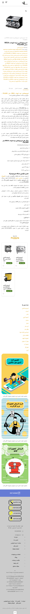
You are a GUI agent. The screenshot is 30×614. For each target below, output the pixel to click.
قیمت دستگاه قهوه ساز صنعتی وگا (16, 81)
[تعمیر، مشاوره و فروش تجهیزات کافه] (24, 3)
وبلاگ (16, 557)
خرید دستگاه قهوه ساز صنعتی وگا (15, 65)
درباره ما (16, 537)
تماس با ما (16, 540)
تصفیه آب (26, 344)
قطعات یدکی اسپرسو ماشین (21, 71)
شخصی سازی (19, 178)
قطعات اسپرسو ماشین (22, 69)
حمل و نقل (16, 545)
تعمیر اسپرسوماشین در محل (21, 61)
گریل (27, 350)
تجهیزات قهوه (25, 338)
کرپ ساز (26, 326)
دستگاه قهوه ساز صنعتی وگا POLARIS (12, 67)
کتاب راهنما (15, 563)
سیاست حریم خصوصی (16, 543)
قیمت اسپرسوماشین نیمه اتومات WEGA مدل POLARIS (15, 77)
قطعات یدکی (25, 335)
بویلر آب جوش (25, 341)
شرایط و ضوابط (16, 548)
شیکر (27, 323)
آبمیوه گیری (25, 317)
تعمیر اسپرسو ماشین (17, 55)
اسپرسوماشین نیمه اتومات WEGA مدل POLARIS (16, 53)
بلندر (27, 314)
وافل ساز (26, 329)
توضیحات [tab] (26, 88)
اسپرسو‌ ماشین (22, 37)
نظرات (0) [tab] (11, 88)
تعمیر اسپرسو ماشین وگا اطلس (16, 57)
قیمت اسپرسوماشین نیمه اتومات (10, 75)
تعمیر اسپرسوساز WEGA (9, 59)
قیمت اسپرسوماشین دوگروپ (18, 73)
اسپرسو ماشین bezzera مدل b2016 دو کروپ (19, 259)
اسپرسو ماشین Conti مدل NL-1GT (7, 259)
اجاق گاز (26, 347)
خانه (26, 37)
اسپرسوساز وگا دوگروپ (9, 51)
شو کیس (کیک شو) (24, 332)
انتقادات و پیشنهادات (15, 554)
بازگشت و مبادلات (16, 560)
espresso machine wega (9, 49)
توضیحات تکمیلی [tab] (18, 88)
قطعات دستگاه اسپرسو (12, 69)
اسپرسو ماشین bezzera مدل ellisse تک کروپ (7, 287)
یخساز (27, 320)
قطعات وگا (5, 69)
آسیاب (27, 311)
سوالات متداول (16, 566)
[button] (26, 11)
